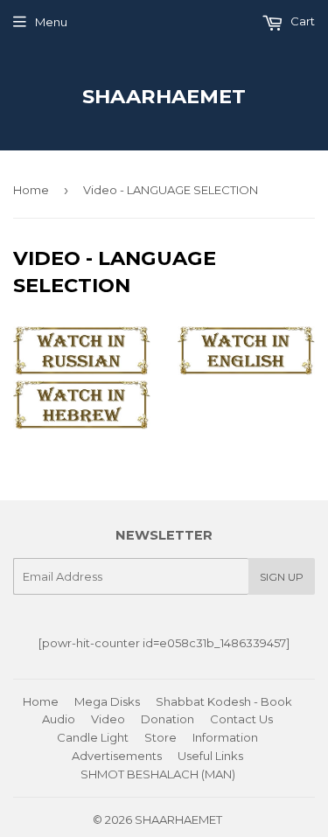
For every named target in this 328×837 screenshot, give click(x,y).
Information (225, 737)
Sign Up (282, 576)
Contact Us (241, 719)
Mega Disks (107, 701)
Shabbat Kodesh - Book (224, 701)
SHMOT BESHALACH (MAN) (157, 774)
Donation (167, 719)
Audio (58, 719)
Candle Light (93, 737)
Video (108, 719)
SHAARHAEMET (164, 96)
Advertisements (117, 756)
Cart (301, 21)
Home (31, 190)
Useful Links (210, 756)
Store (160, 737)
